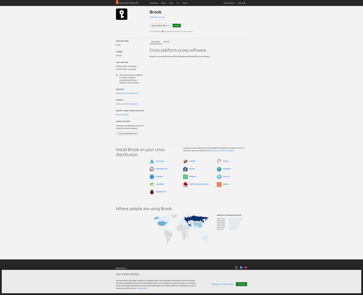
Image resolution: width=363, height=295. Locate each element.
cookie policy (142, 288)
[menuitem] (154, 3)
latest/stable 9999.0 (159, 25)
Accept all (241, 284)
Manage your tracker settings (223, 284)
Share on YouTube (245, 267)
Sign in (241, 3)
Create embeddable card (127, 133)
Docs (171, 3)
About (163, 3)
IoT (178, 3)
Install (176, 25)
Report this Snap (122, 114)
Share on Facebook (241, 267)
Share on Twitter (236, 267)
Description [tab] (155, 41)
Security (162, 17)
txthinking (154, 17)
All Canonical (228, 3)
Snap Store (154, 3)
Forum (185, 3)
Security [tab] (167, 41)
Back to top (120, 268)
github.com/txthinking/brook (127, 93)
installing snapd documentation (222, 150)
